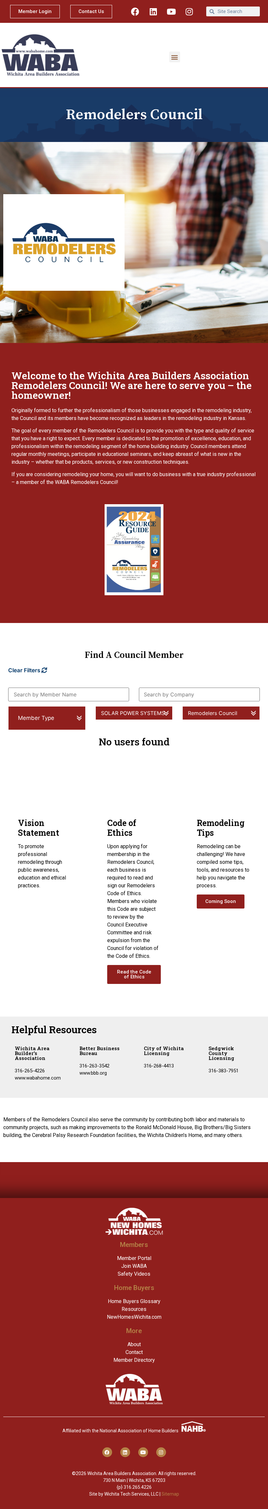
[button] (174, 57)
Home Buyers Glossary (134, 1301)
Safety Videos (134, 1274)
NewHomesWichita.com (134, 1317)
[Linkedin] (153, 11)
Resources (134, 1309)
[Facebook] (135, 11)
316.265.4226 (138, 1487)
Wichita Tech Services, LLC (131, 1494)
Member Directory (134, 1360)
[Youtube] (171, 11)
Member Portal (134, 1258)
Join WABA (134, 1266)
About (134, 1344)
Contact (134, 1352)
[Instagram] (189, 11)
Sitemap (170, 1494)
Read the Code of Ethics (134, 974)
